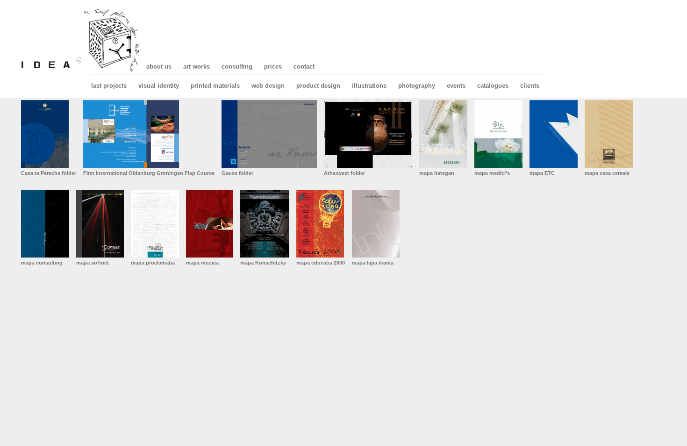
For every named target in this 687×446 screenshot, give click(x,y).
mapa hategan (436, 173)
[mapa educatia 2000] (320, 224)
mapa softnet (92, 262)
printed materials (215, 85)
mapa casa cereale (607, 173)
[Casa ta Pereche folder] (48, 134)
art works (196, 66)
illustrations (369, 85)
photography (416, 85)
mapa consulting (42, 262)
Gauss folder (237, 173)
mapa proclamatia (153, 262)
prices (273, 66)
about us (159, 66)
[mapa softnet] (100, 224)
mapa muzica (202, 262)
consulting (237, 66)
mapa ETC (542, 173)
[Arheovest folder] (368, 134)
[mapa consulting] (45, 224)
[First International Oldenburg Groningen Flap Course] (149, 134)
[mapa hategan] (443, 134)
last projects (109, 85)
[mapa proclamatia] (155, 224)
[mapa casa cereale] (609, 134)
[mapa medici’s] (498, 134)
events (456, 85)
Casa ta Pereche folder (48, 173)
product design (318, 85)
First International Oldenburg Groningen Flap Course (149, 173)
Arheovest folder (344, 173)
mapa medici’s (492, 173)
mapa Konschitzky (263, 262)
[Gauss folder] (269, 134)
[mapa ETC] (554, 134)
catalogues (492, 85)
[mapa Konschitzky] (264, 224)
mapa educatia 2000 (320, 262)
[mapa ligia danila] (376, 224)
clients (529, 85)
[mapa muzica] (209, 224)
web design (268, 85)
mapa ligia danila (373, 262)
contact (304, 66)
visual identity (158, 85)
